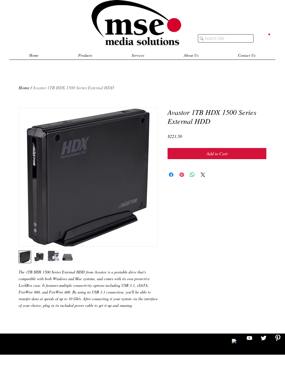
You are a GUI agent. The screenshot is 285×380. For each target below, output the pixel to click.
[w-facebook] (235, 342)
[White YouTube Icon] (249, 338)
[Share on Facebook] (171, 174)
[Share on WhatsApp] (192, 174)
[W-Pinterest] (277, 338)
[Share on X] (203, 174)
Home (24, 87)
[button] (269, 34)
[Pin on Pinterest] (181, 174)
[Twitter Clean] (263, 338)
